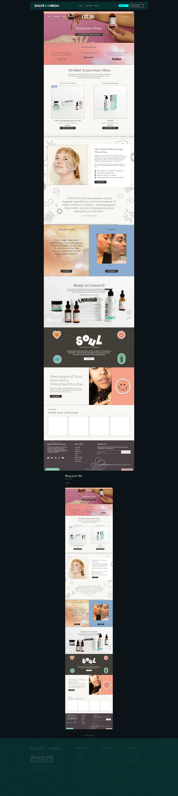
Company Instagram (135, 761)
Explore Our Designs (135, 5)
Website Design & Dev (82, 750)
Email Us (104, 750)
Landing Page (80, 752)
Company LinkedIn (134, 758)
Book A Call (122, 5)
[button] (81, 5)
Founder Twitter (134, 755)
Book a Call (105, 752)
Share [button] (68, 483)
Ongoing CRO (80, 755)
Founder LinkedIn (134, 752)
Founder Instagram (134, 750)
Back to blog (90, 734)
